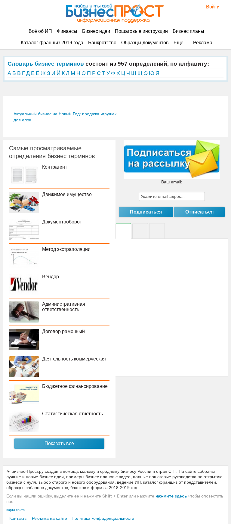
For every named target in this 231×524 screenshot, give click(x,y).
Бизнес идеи (96, 31)
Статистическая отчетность (72, 413)
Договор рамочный (63, 331)
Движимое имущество (67, 194)
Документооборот (62, 221)
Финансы (67, 31)
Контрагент (54, 167)
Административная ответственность (63, 306)
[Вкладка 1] (123, 231)
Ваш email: (171, 181)
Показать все (59, 443)
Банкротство (102, 42)
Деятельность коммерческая (74, 358)
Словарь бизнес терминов (46, 64)
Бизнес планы (188, 31)
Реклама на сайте (49, 518)
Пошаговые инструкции (141, 31)
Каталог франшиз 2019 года (52, 42)
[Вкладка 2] (140, 231)
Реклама (202, 42)
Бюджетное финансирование (75, 386)
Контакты (18, 518)
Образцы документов (145, 42)
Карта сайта (15, 510)
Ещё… (181, 42)
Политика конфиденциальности (103, 518)
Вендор (50, 276)
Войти (210, 6)
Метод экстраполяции (66, 249)
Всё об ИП (40, 31)
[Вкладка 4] (157, 231)
